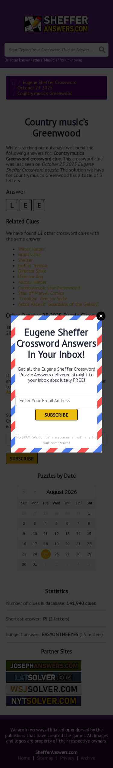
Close (100, 316)
